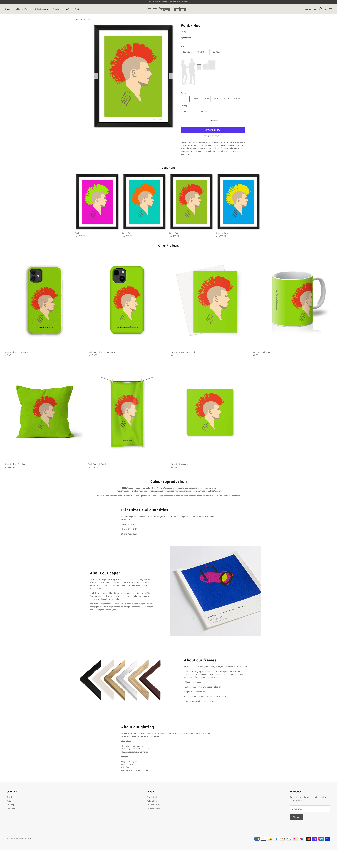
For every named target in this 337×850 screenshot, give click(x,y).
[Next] (172, 76)
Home (7, 9)
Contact (78, 9)
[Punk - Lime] (97, 201)
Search (9, 797)
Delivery (10, 804)
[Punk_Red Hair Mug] (292, 300)
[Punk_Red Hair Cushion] (44, 412)
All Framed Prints (22, 9)
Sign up (296, 817)
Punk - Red (86, 19)
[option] (133, 76)
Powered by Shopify (25, 838)
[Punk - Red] (191, 201)
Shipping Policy (153, 804)
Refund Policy (152, 800)
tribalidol (187, 37)
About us (56, 9)
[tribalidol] (168, 9)
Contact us (11, 808)
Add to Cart (213, 120)
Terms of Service (154, 808)
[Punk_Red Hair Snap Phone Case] (127, 300)
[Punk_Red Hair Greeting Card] (209, 300)
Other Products (41, 9)
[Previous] (95, 76)
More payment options (212, 136)
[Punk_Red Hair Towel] (127, 412)
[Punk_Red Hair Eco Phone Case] (44, 300)
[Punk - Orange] (144, 201)
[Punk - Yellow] (238, 201)
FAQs (67, 9)
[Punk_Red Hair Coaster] (209, 412)
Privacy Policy (152, 797)
